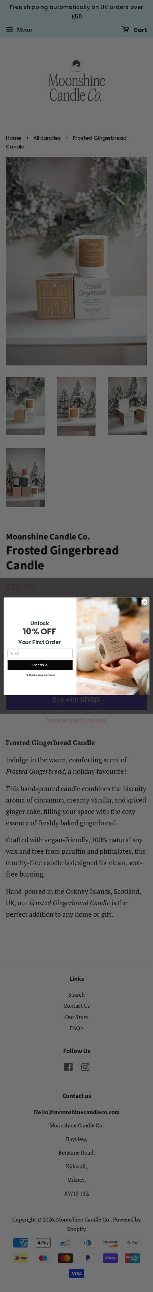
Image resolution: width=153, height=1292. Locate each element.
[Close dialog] (144, 602)
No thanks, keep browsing (40, 675)
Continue (40, 664)
